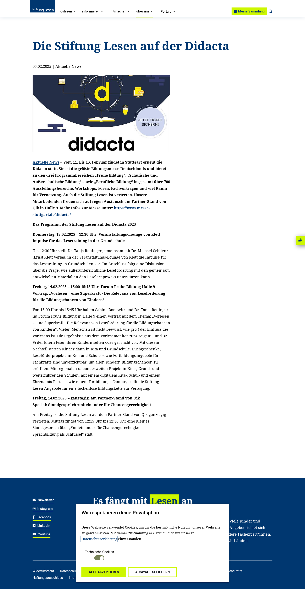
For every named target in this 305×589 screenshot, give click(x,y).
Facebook (43, 517)
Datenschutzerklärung (99, 539)
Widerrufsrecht (43, 571)
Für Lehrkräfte (232, 571)
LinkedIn (43, 526)
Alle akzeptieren (104, 572)
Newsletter (45, 500)
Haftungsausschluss (48, 578)
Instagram (45, 509)
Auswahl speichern (152, 572)
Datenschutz (69, 571)
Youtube (43, 534)
